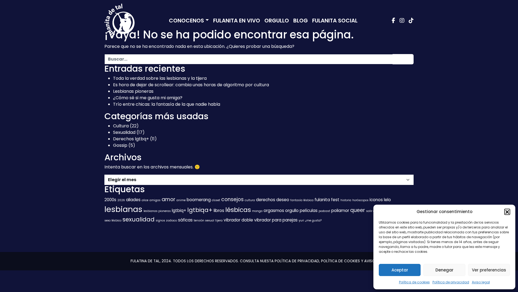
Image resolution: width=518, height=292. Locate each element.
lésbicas (238, 209)
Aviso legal (481, 282)
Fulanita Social (334, 20)
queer (357, 210)
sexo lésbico (112, 220)
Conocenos (186, 20)
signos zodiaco (166, 220)
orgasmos (274, 210)
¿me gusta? (313, 220)
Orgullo (276, 20)
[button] (507, 211)
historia (345, 200)
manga (257, 211)
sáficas (185, 220)
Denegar (444, 270)
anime (181, 200)
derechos (265, 200)
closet (216, 200)
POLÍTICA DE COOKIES (340, 261)
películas (309, 210)
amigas (155, 200)
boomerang (199, 200)
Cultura (121, 126)
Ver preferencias (489, 270)
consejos (232, 199)
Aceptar (399, 270)
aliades (133, 200)
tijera (219, 220)
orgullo (292, 210)
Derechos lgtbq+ (131, 139)
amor (168, 199)
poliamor (340, 210)
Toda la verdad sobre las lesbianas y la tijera (160, 78)
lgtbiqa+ (200, 210)
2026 (121, 200)
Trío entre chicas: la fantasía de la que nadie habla (166, 104)
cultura (250, 200)
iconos (376, 200)
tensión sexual (204, 220)
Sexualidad (124, 132)
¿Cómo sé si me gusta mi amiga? (147, 98)
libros (219, 210)
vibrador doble (238, 220)
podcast (324, 211)
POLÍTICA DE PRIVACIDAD (297, 261)
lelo (387, 200)
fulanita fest (327, 200)
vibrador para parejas (276, 220)
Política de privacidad (450, 282)
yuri (301, 220)
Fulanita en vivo (236, 20)
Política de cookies (414, 282)
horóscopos (360, 200)
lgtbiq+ (179, 210)
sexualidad (138, 219)
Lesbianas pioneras (133, 91)
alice (145, 200)
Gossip (120, 145)
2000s (110, 200)
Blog (300, 20)
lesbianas (123, 209)
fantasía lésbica (301, 200)
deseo (282, 200)
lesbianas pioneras (157, 211)
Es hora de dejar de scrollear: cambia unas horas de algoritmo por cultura (191, 85)
